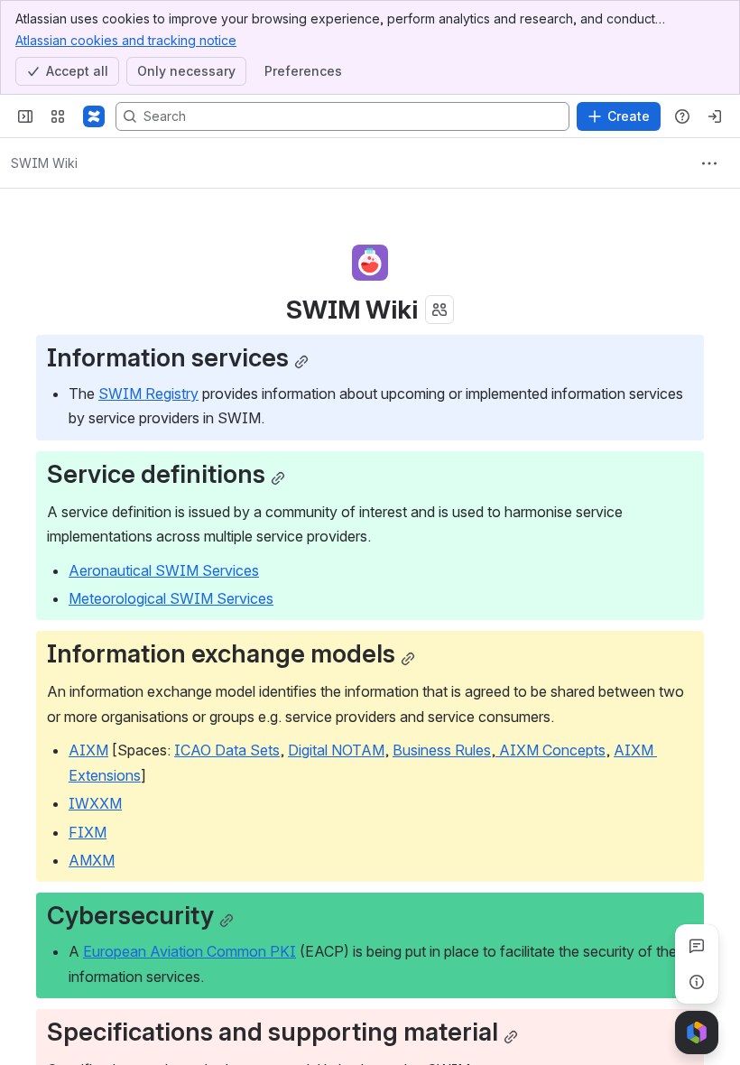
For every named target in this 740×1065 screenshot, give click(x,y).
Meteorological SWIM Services (171, 598)
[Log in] (714, 116)
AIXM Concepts (550, 750)
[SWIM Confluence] (93, 116)
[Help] (682, 116)
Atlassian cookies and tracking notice (125, 40)
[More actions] (709, 163)
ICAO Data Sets (227, 750)
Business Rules (442, 750)
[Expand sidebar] (25, 116)
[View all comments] (696, 945)
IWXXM (95, 803)
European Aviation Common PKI (189, 951)
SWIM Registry (148, 393)
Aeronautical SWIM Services (164, 570)
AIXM (88, 750)
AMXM (92, 860)
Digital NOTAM (336, 750)
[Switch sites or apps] (57, 116)
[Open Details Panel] (696, 982)
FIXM (87, 832)
